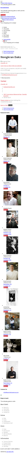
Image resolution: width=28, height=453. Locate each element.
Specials (5, 432)
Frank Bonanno (7, 134)
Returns (5, 435)
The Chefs (6, 29)
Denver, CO (6, 137)
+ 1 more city (6, 187)
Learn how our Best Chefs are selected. (11, 66)
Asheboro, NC (7, 232)
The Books (6, 410)
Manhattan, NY (7, 284)
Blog (4, 418)
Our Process (6, 30)
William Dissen (7, 229)
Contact (10, 105)
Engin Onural (7, 380)
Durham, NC (6, 258)
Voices (5, 32)
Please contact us (5, 100)
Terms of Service (7, 441)
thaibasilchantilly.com (9, 87)
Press (4, 420)
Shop (4, 33)
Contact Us (6, 412)
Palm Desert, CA (7, 383)
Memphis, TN (7, 334)
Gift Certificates (7, 434)
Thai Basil (3, 81)
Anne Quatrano (7, 158)
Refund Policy (7, 444)
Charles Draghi (7, 208)
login (4, 39)
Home (2, 48)
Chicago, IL (6, 185)
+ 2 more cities (7, 234)
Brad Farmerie (7, 281)
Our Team (6, 35)
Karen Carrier (7, 331)
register (8, 39)
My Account (6, 430)
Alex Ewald (6, 355)
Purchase (3, 15)
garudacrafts (10, 451)
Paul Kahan (6, 182)
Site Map (5, 446)
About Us (5, 407)
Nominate (6, 36)
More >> (5, 138)
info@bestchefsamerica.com (9, 75)
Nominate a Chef (8, 423)
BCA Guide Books (5, 7)
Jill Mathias (6, 307)
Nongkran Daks (13, 48)
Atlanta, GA (6, 161)
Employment (6, 421)
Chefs (6, 48)
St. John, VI (6, 358)
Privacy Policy (7, 443)
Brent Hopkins (7, 255)
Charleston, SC (7, 310)
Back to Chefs (4, 105)
